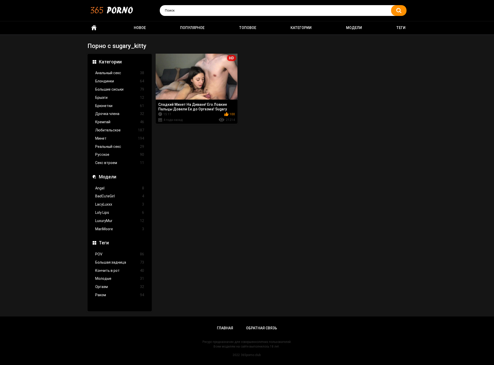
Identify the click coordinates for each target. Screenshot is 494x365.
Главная (225, 328)
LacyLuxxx (119, 204)
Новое (140, 28)
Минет (119, 138)
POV (119, 254)
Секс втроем (119, 163)
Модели (354, 28)
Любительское (119, 130)
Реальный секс (119, 147)
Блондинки (119, 81)
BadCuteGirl (119, 196)
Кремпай (119, 122)
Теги (400, 28)
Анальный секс (119, 73)
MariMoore (119, 229)
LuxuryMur (119, 221)
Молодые (119, 278)
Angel (119, 188)
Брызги (119, 97)
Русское (119, 154)
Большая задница (119, 262)
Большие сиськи (119, 89)
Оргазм (119, 287)
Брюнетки (119, 106)
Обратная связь (261, 328)
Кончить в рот (119, 270)
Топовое (247, 28)
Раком (119, 295)
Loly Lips (119, 212)
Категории (301, 28)
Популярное (192, 28)
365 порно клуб (93, 27)
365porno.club (251, 355)
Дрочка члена (119, 114)
